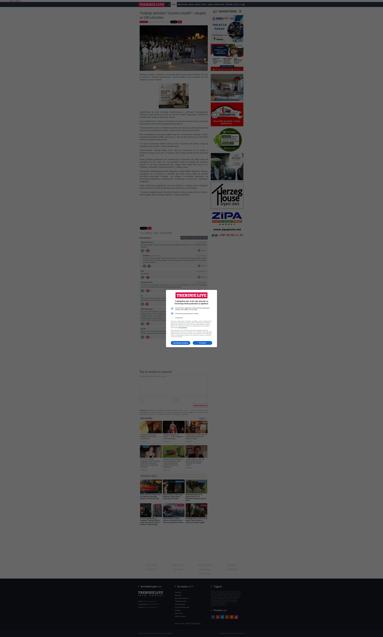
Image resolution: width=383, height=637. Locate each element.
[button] (191, 317)
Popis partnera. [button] (182, 327)
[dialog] (191, 318)
